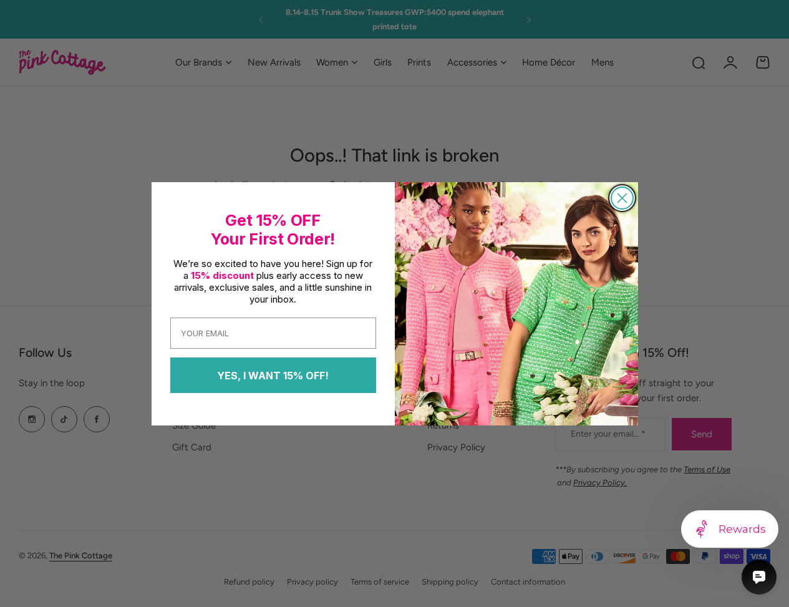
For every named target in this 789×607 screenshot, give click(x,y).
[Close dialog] (622, 198)
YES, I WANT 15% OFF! (273, 375)
